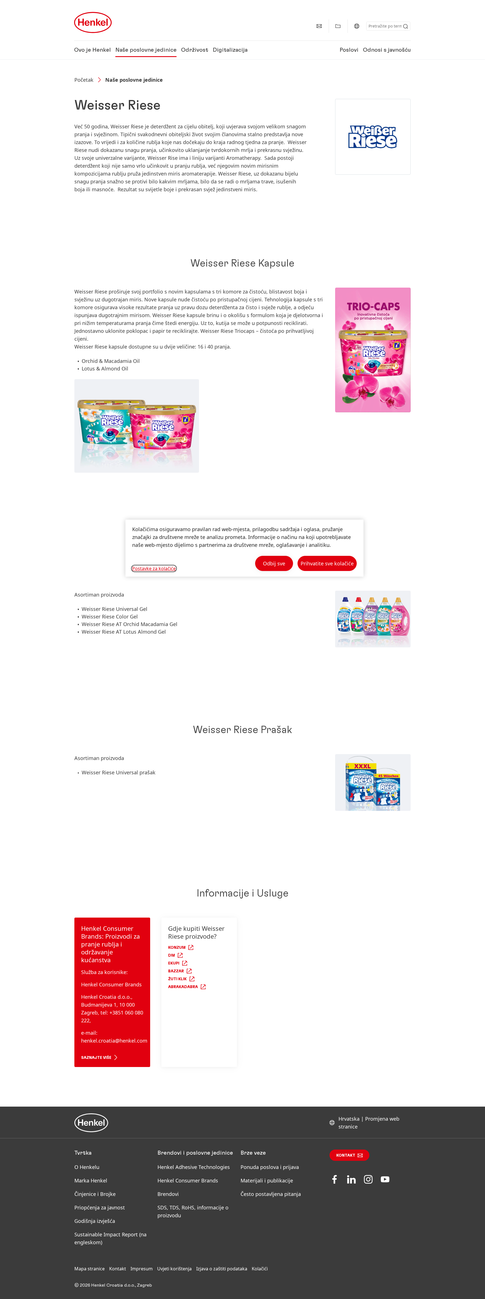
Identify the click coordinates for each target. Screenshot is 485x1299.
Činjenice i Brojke (95, 1194)
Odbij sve (274, 563)
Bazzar (176, 971)
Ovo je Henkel (92, 50)
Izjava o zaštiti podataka (221, 1269)
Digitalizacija (230, 50)
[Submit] (405, 26)
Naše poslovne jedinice (146, 50)
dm (171, 955)
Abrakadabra (183, 987)
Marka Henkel (90, 1180)
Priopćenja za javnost (100, 1207)
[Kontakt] (319, 26)
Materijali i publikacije (267, 1180)
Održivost (194, 50)
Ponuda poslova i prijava (270, 1167)
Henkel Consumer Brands (187, 1180)
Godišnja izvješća (94, 1221)
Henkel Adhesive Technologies (193, 1167)
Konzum (177, 948)
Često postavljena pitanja (271, 1194)
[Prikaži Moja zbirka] (338, 26)
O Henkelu (86, 1167)
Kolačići (260, 1269)
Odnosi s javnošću (387, 50)
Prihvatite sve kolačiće (327, 563)
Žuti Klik (177, 979)
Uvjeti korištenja (174, 1269)
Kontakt (345, 1155)
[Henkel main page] (93, 22)
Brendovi (168, 1194)
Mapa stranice (89, 1269)
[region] (244, 548)
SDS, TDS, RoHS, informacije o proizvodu (192, 1211)
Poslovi (349, 50)
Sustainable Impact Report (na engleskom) (110, 1238)
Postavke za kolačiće (154, 568)
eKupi (173, 963)
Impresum (142, 1269)
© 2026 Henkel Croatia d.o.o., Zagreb (113, 1285)
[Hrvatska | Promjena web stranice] (356, 26)
